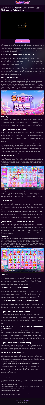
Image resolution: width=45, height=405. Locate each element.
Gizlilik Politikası (19, 400)
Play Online (22, 41)
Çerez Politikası (26, 400)
